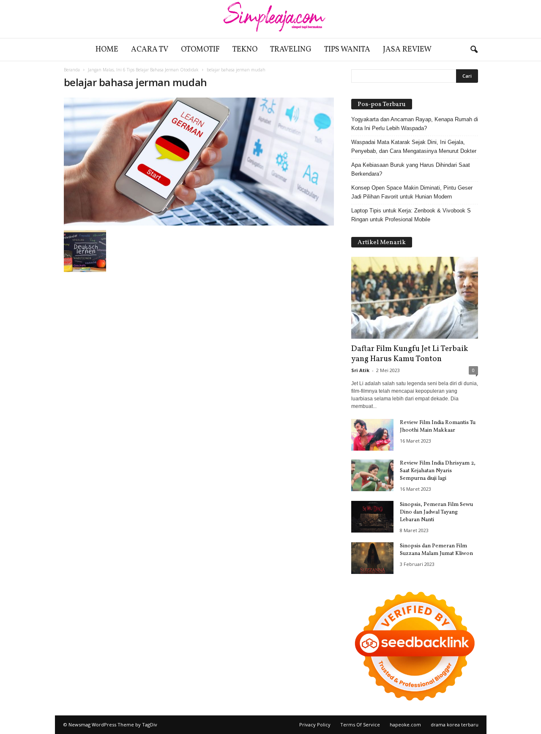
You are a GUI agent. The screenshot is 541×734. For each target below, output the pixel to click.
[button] (473, 50)
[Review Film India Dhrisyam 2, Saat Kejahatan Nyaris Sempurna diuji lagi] (372, 475)
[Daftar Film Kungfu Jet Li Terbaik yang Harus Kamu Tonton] (414, 298)
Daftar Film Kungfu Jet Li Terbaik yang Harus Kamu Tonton (409, 353)
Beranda (72, 70)
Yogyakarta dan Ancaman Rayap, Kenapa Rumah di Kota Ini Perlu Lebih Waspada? (414, 123)
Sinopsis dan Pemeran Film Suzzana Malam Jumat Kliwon (436, 549)
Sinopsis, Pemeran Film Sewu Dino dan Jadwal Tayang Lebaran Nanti (436, 512)
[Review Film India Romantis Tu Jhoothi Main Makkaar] (372, 435)
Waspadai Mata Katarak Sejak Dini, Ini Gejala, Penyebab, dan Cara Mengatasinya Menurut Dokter (413, 146)
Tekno (244, 49)
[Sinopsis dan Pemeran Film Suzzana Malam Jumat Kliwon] (372, 558)
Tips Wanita (347, 49)
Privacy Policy (315, 724)
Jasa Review (407, 49)
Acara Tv (149, 49)
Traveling (290, 49)
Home (107, 49)
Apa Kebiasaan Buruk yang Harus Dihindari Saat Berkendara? (410, 169)
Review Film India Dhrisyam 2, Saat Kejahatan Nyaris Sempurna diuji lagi (437, 470)
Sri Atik (360, 370)
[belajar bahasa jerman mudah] (199, 162)
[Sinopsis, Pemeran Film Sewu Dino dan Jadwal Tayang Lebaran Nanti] (372, 517)
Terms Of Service (360, 724)
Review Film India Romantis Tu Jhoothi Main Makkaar (437, 426)
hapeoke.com (405, 724)
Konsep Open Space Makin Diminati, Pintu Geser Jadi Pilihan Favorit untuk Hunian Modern (412, 192)
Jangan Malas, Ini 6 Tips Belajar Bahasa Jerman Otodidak (143, 70)
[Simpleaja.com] (270, 19)
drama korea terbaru (454, 724)
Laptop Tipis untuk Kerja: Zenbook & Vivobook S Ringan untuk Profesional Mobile (411, 215)
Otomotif (200, 49)
